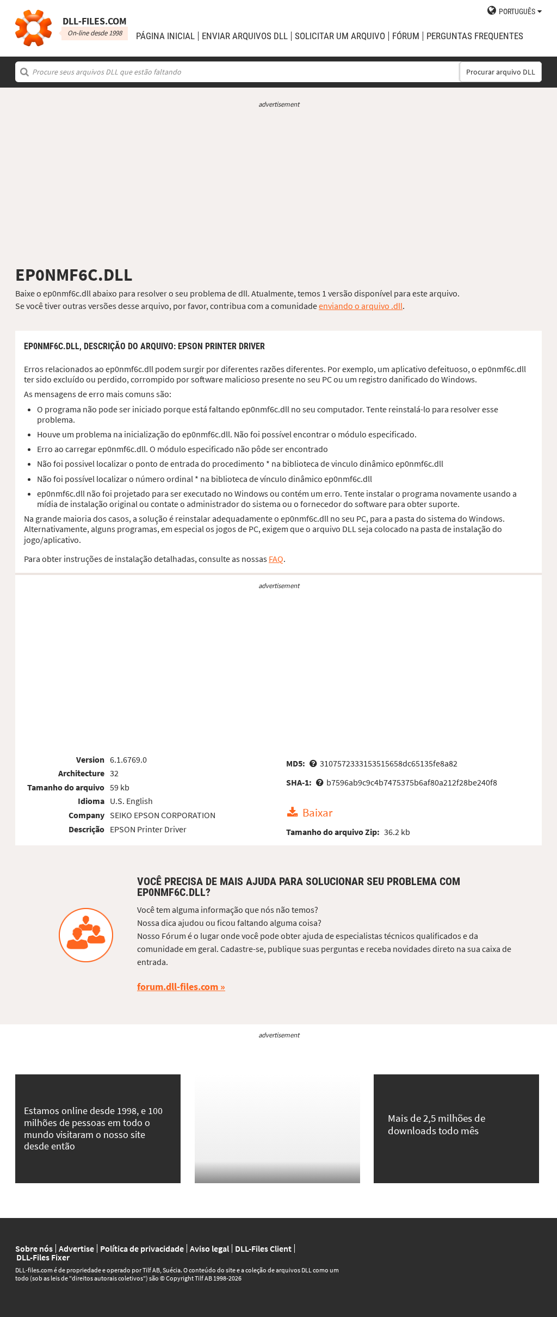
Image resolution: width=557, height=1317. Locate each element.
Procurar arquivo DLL (500, 72)
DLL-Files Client (263, 1248)
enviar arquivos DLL (245, 36)
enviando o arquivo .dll (361, 305)
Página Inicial (165, 36)
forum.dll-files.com (177, 986)
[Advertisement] (278, 186)
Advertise (76, 1248)
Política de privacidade (142, 1248)
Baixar (317, 813)
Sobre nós (34, 1248)
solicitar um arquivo (340, 36)
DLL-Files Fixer (43, 1257)
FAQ (276, 558)
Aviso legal (209, 1248)
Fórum (405, 36)
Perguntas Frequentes (474, 36)
